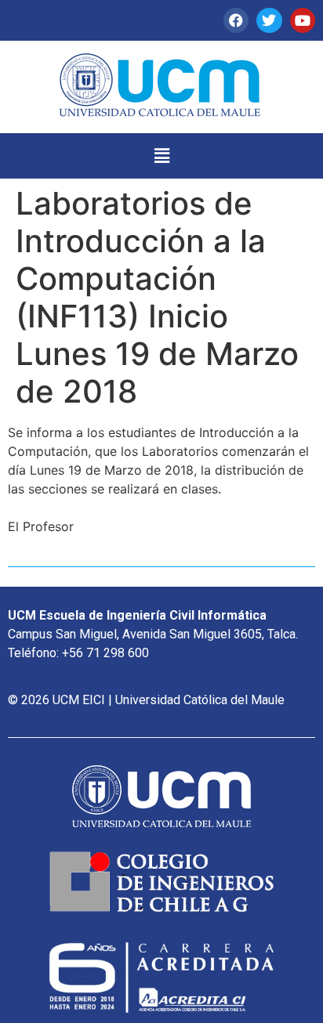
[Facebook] (236, 20)
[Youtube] (302, 20)
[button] (161, 155)
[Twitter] (268, 20)
